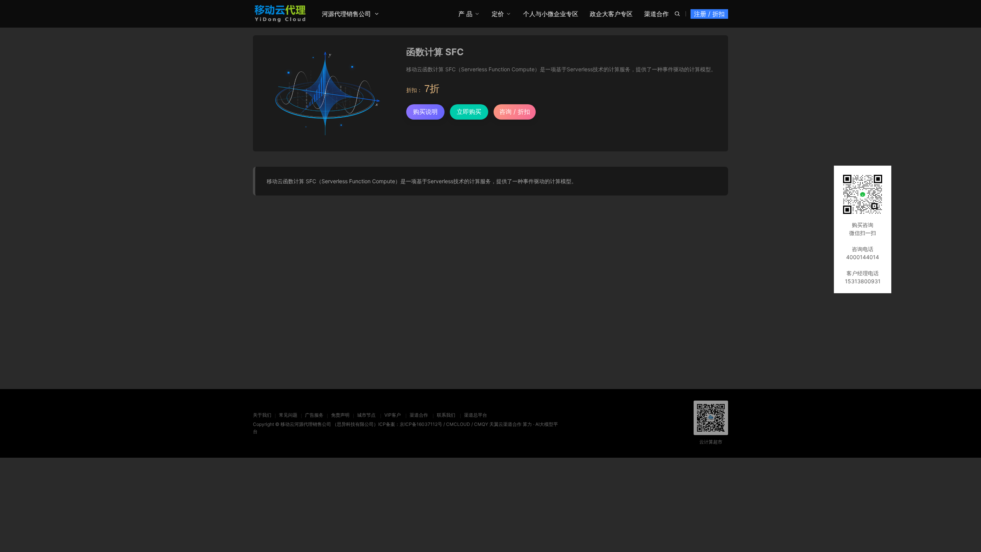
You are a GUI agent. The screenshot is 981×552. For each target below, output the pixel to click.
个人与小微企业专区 (550, 14)
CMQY (481, 424)
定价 (498, 14)
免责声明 (340, 415)
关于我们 (262, 415)
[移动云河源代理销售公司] (280, 13)
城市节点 (366, 415)
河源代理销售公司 (346, 14)
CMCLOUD (458, 424)
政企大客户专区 (611, 14)
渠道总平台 (475, 415)
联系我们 (446, 415)
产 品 (465, 14)
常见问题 (288, 415)
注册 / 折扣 (709, 14)
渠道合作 (656, 14)
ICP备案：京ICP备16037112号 (410, 424)
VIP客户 (392, 415)
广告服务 (314, 415)
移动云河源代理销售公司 (306, 424)
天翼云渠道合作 (505, 424)
